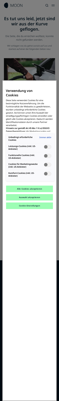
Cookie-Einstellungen (29, 205)
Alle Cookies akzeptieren (29, 189)
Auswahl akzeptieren (29, 197)
